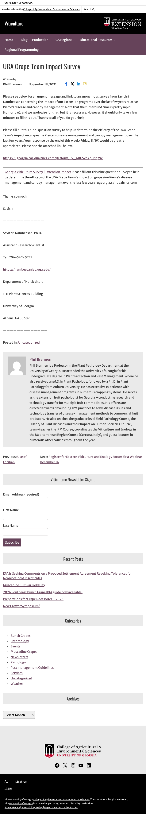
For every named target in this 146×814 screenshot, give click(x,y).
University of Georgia (21, 803)
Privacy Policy (12, 807)
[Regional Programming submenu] (40, 50)
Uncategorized (29, 342)
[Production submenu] (50, 40)
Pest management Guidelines (32, 667)
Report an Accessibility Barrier (61, 807)
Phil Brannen (40, 359)
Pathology (18, 662)
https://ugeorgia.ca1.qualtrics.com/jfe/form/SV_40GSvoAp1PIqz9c (53, 158)
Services (17, 673)
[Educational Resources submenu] (114, 40)
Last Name (10, 525)
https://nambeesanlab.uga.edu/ (27, 269)
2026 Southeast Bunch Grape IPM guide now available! (43, 592)
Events (16, 646)
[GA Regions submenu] (74, 40)
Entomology (20, 641)
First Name (11, 510)
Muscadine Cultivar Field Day (24, 585)
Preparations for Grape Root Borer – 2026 (33, 599)
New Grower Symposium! (21, 606)
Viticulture (14, 23)
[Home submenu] (15, 40)
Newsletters (19, 657)
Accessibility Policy (32, 807)
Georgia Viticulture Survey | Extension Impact (38, 172)
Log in (8, 788)
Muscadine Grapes (24, 652)
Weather (17, 683)
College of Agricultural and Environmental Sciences (51, 9)
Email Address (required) (21, 494)
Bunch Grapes (21, 636)
